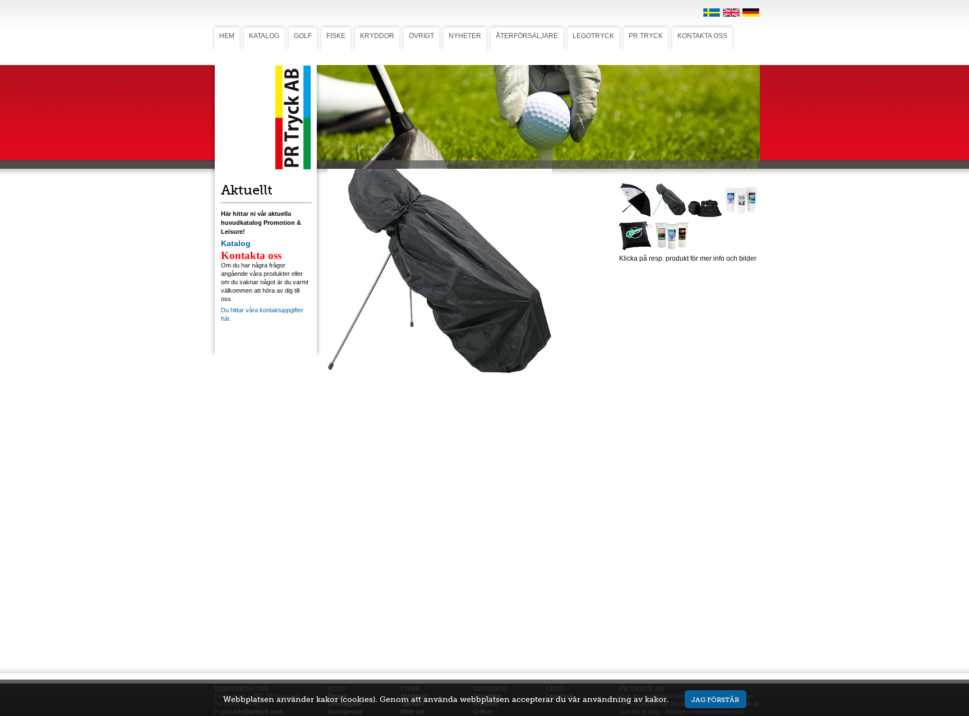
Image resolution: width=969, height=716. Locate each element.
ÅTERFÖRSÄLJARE (527, 36)
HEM (226, 36)
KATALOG (264, 36)
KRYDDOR (377, 36)
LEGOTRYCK (593, 36)
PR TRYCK (646, 36)
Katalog (236, 243)
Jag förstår (715, 699)
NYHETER (465, 36)
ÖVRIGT (421, 36)
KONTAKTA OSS (702, 36)
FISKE (335, 36)
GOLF (303, 36)
